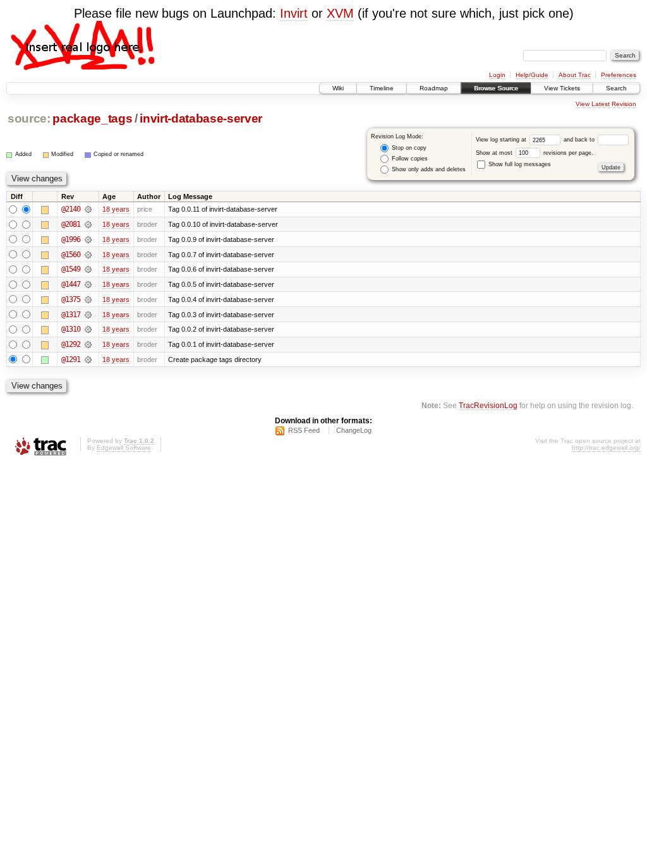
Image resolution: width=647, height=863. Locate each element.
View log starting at (502, 139)
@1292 (70, 344)
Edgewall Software (124, 447)
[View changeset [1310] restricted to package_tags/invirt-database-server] (88, 329)
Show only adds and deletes (428, 169)
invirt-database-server (201, 118)
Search (616, 88)
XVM (340, 13)
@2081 (70, 224)
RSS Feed (304, 430)
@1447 (70, 284)
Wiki (338, 88)
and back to (580, 139)
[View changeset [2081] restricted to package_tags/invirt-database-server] (88, 224)
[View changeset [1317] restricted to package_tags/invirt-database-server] (88, 314)
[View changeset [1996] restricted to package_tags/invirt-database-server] (88, 239)
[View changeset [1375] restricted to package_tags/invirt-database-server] (88, 299)
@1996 (70, 239)
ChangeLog (354, 430)
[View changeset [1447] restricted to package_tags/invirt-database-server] (88, 284)
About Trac (575, 74)
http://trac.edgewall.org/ (606, 447)
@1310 (70, 329)
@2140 (70, 209)
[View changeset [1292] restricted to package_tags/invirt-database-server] (88, 344)
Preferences (618, 74)
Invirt (294, 13)
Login (497, 74)
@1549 (70, 269)
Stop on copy (408, 148)
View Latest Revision (606, 103)
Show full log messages (519, 164)
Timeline (382, 88)
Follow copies (409, 158)
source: (29, 118)
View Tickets (562, 88)
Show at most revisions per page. (534, 153)
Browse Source (496, 88)
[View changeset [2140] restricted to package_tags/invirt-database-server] (88, 209)
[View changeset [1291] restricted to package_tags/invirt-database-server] (88, 359)
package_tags (92, 118)
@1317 (70, 314)
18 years (116, 209)
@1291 (70, 359)
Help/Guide (532, 74)
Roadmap (434, 88)
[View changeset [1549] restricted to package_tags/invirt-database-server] (88, 269)
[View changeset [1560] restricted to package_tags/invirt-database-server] (88, 254)
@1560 (70, 254)
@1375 (70, 299)
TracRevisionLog (488, 405)
